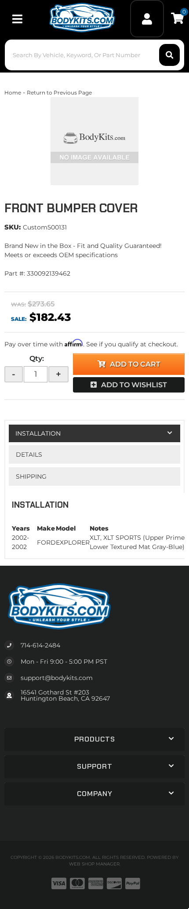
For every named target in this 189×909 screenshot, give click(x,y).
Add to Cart (135, 364)
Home (12, 92)
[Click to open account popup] (147, 18)
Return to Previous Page (59, 92)
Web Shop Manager (94, 864)
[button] (95, 55)
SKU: (12, 227)
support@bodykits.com (57, 678)
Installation (38, 433)
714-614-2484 (40, 645)
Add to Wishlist (134, 385)
